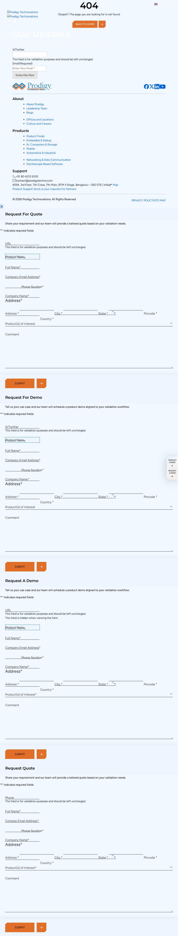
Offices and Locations (40, 119)
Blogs (29, 112)
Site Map (159, 200)
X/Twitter (18, 49)
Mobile (30, 148)
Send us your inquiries (47, 189)
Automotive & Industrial (41, 152)
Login (22, 20)
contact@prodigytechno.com (34, 180)
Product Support (23, 189)
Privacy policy (142, 200)
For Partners (68, 189)
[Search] (8, 21)
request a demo (172, 472)
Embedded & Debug (38, 140)
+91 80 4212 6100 (27, 176)
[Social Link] (146, 86)
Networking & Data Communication (48, 159)
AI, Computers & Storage (41, 144)
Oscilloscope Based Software (44, 164)
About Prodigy (35, 104)
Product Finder (35, 136)
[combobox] (89, 323)
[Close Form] (1, 206)
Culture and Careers (38, 123)
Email (23, 63)
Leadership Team (36, 108)
